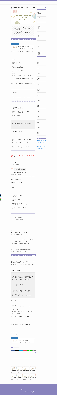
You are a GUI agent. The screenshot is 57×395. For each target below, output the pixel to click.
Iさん (38, 37)
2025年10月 (39, 68)
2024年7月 (39, 85)
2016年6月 (39, 106)
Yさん (38, 47)
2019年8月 (39, 105)
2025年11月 (39, 67)
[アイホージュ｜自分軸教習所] (12, 2)
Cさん (38, 34)
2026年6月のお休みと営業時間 (40, 148)
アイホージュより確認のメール (18, 33)
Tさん (38, 45)
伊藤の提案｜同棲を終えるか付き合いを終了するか (20, 31)
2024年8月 (39, 84)
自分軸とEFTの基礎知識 (40, 14)
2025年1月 (39, 78)
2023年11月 (39, 94)
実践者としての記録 (40, 53)
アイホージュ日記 (39, 54)
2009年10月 (39, 132)
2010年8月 (39, 127)
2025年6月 (39, 73)
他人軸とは (39, 25)
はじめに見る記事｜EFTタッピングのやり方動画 (42, 17)
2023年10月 (39, 95)
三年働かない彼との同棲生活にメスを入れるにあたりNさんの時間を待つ (22, 28)
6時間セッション (22, 389)
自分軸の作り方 (39, 27)
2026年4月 (39, 62)
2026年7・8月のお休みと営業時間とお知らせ (41, 142)
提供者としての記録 (40, 52)
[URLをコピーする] (34, 350)
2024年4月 (39, 89)
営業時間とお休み (39, 13)
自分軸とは (39, 26)
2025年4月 (39, 74)
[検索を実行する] (45, 7)
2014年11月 (39, 110)
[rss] (45, 0)
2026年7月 (39, 58)
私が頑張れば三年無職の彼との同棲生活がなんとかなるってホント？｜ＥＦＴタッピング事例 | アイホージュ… (25, 340)
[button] (13, 350)
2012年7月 (39, 117)
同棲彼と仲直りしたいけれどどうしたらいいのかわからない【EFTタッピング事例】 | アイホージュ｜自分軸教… (25, 46)
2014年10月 (39, 111)
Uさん (38, 46)
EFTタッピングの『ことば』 (40, 18)
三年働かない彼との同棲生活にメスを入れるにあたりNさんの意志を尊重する (22, 32)
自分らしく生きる (39, 28)
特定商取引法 (32, 392)
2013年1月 (39, 116)
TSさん (39, 36)
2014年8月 (39, 112)
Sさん (38, 44)
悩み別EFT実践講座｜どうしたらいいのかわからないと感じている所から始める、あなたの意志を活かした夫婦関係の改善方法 (32, 390)
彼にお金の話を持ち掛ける (17, 29)
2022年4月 (39, 100)
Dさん (38, 35)
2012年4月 (39, 121)
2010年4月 (39, 128)
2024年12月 (39, 79)
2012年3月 (39, 122)
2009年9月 (39, 133)
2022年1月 (39, 101)
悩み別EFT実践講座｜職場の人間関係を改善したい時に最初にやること (27, 391)
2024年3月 (39, 90)
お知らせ (39, 12)
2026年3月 (39, 63)
